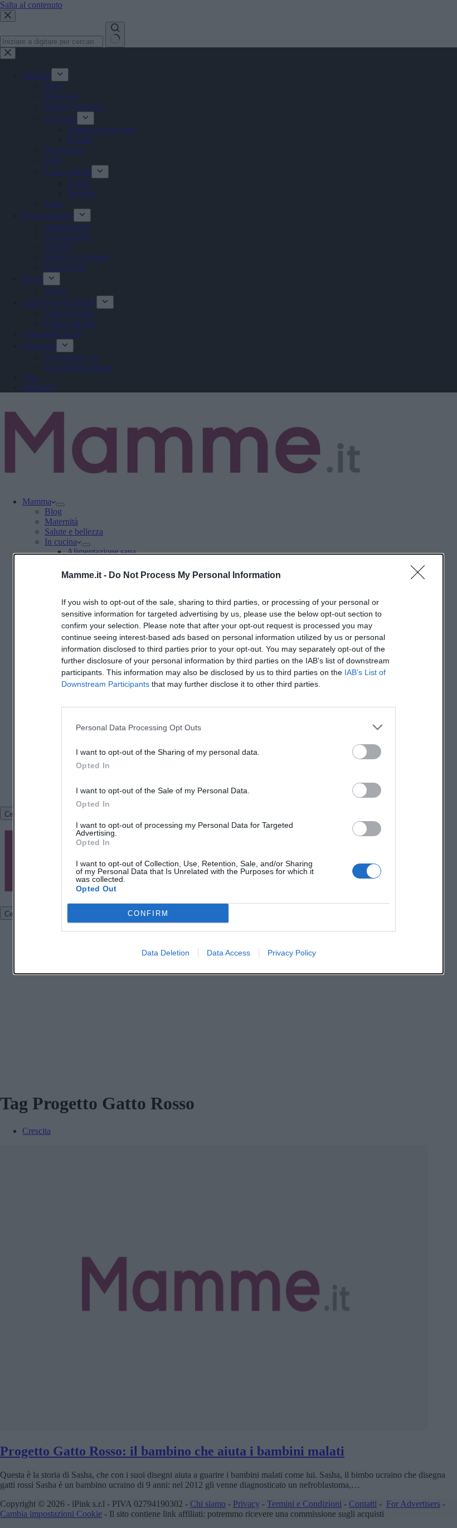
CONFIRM (148, 913)
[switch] (366, 751)
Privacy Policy (292, 952)
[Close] (421, 575)
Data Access (228, 952)
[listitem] (228, 727)
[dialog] (228, 764)
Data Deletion (165, 952)
